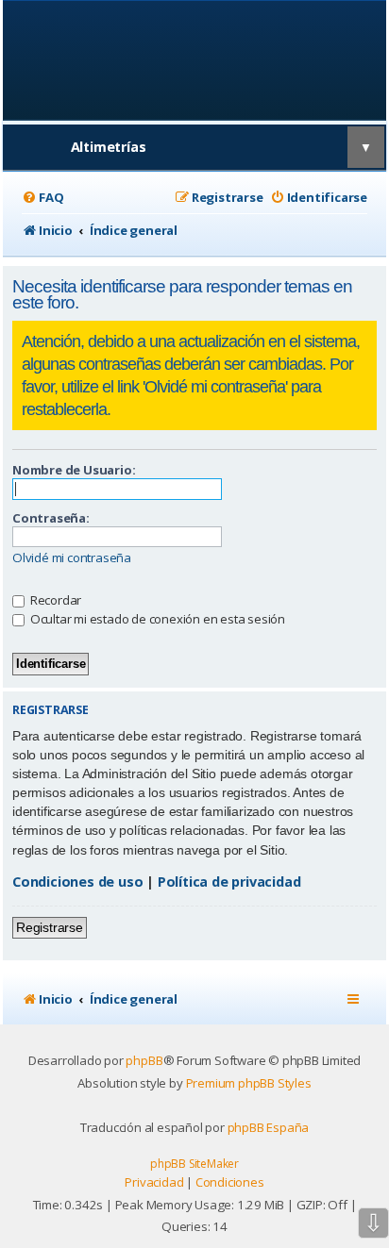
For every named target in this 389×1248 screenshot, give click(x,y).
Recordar (54, 599)
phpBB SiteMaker (194, 1164)
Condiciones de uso (77, 881)
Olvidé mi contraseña (71, 558)
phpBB (144, 1060)
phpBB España (269, 1127)
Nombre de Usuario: (73, 469)
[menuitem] (42, 197)
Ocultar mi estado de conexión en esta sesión (156, 618)
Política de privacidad (229, 881)
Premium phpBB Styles (249, 1082)
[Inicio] (195, 59)
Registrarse (49, 927)
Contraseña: (51, 517)
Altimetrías (108, 147)
